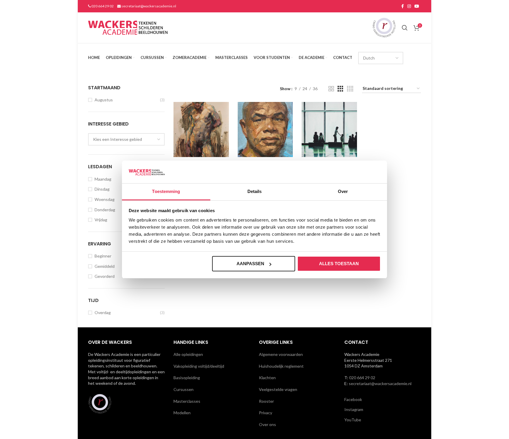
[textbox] (117, 139)
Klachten (267, 377)
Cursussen (183, 389)
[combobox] (126, 139)
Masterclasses (186, 401)
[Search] (405, 28)
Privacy (265, 412)
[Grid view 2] (331, 89)
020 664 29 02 (102, 6)
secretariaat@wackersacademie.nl (148, 6)
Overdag (103, 312)
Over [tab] (343, 191)
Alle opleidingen (188, 354)
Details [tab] (254, 191)
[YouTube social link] (417, 6)
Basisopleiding (186, 377)
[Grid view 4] (350, 89)
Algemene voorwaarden (281, 354)
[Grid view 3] (340, 89)
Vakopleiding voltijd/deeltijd (198, 366)
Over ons (267, 424)
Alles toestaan (339, 263)
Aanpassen (250, 263)
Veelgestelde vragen (278, 389)
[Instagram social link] (409, 6)
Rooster (266, 401)
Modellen (182, 412)
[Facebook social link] (402, 6)
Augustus (104, 99)
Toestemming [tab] (166, 191)
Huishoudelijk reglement (281, 366)
